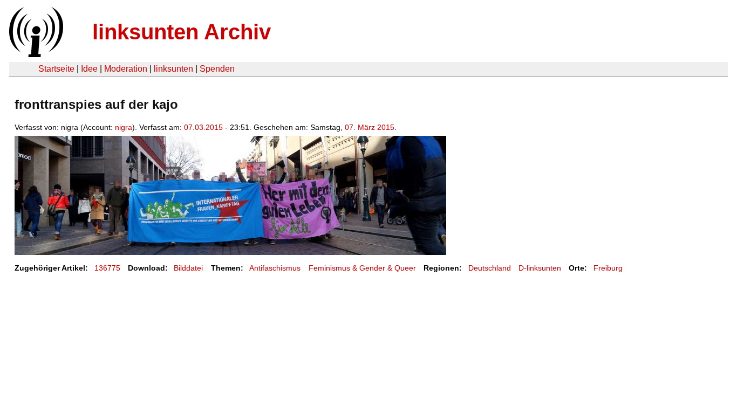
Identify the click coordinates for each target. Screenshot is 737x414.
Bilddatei (188, 268)
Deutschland (489, 268)
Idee (89, 68)
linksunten (173, 68)
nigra (123, 127)
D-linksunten (539, 268)
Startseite (56, 68)
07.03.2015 (203, 127)
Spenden (217, 68)
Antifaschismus (275, 268)
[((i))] (35, 54)
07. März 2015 (369, 127)
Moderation (125, 68)
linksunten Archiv (181, 32)
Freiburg (608, 268)
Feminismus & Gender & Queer (362, 268)
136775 (107, 268)
